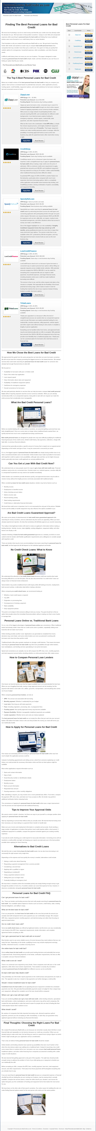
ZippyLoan (25, 95)
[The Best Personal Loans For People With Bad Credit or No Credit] (47, 13)
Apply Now (26, 140)
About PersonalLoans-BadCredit (73, 1128)
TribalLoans (25, 303)
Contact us (88, 1128)
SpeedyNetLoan (27, 199)
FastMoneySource (78, 63)
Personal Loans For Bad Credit (12, 15)
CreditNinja (25, 149)
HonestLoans (77, 52)
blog (84, 1128)
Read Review (39, 140)
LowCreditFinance (28, 251)
